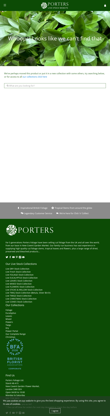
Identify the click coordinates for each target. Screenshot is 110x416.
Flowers (9, 322)
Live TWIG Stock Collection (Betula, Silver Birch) (28, 292)
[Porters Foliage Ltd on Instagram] (20, 257)
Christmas (10, 337)
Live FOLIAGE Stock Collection (20, 274)
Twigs (8, 325)
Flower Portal (12, 331)
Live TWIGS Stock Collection (19, 295)
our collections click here (35, 76)
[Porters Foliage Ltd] (55, 5)
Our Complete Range (16, 334)
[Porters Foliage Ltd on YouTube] (13, 257)
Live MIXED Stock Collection (19, 283)
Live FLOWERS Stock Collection (20, 286)
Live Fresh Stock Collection (18, 271)
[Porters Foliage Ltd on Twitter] (7, 257)
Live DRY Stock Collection (17, 268)
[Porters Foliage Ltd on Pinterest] (16, 257)
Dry (7, 328)
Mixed (8, 319)
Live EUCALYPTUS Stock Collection (22, 277)
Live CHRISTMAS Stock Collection (21, 298)
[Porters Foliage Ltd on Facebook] (10, 257)
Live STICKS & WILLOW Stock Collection (24, 289)
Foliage (9, 310)
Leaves (9, 316)
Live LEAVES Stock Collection (19, 280)
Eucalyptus (11, 313)
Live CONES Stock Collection (19, 301)
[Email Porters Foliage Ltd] (23, 257)
